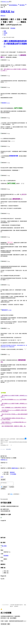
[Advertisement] (7, 528)
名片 (5, 34)
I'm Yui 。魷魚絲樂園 (6, 449)
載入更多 (3, 479)
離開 (9, 624)
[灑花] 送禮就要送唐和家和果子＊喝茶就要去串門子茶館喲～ (15, 43)
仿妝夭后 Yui (7, 11)
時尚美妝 (12, 28)
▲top (2, 476)
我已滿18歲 (3, 624)
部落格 (5, 33)
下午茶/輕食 (13, 474)
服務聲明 (16, 606)
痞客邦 (13, 468)
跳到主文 (3, 15)
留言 (16, 468)
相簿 (5, 31)
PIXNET (7, 604)
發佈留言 (3, 488)
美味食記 (12, 472)
